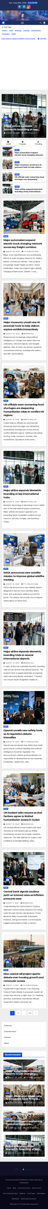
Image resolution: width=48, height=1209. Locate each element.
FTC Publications (31, 133)
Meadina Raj (29, 334)
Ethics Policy (36, 1188)
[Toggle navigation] (22, 22)
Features (22, 1193)
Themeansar (23, 1183)
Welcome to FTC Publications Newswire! (24, 1204)
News (11, 30)
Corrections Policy (24, 1188)
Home (9, 1188)
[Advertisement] (24, 66)
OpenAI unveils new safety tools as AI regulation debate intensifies (22, 734)
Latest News (41, 1193)
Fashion (4, 30)
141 (29, 1013)
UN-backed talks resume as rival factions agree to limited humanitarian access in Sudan (22, 816)
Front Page (31, 1193)
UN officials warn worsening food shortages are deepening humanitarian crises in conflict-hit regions (29, 180)
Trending (38, 144)
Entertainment (36, 30)
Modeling (18, 30)
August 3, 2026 (12, 903)
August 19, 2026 (13, 133)
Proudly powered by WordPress (16, 1180)
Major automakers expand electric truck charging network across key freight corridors (29, 155)
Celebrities (5, 34)
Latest (8, 144)
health (13, 34)
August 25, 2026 (13, 251)
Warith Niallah (30, 419)
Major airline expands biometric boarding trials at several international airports (22, 655)
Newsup (37, 1180)
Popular (22, 144)
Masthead (15, 1199)
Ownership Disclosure (28, 1199)
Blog (14, 1188)
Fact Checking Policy (10, 1193)
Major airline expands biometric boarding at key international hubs (28, 191)
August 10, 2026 (13, 663)
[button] (41, 23)
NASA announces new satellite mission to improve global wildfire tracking (22, 129)
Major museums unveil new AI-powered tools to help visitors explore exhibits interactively (28, 167)
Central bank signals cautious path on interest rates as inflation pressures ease (23, 895)
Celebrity (26, 30)
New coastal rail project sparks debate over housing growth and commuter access (23, 977)
